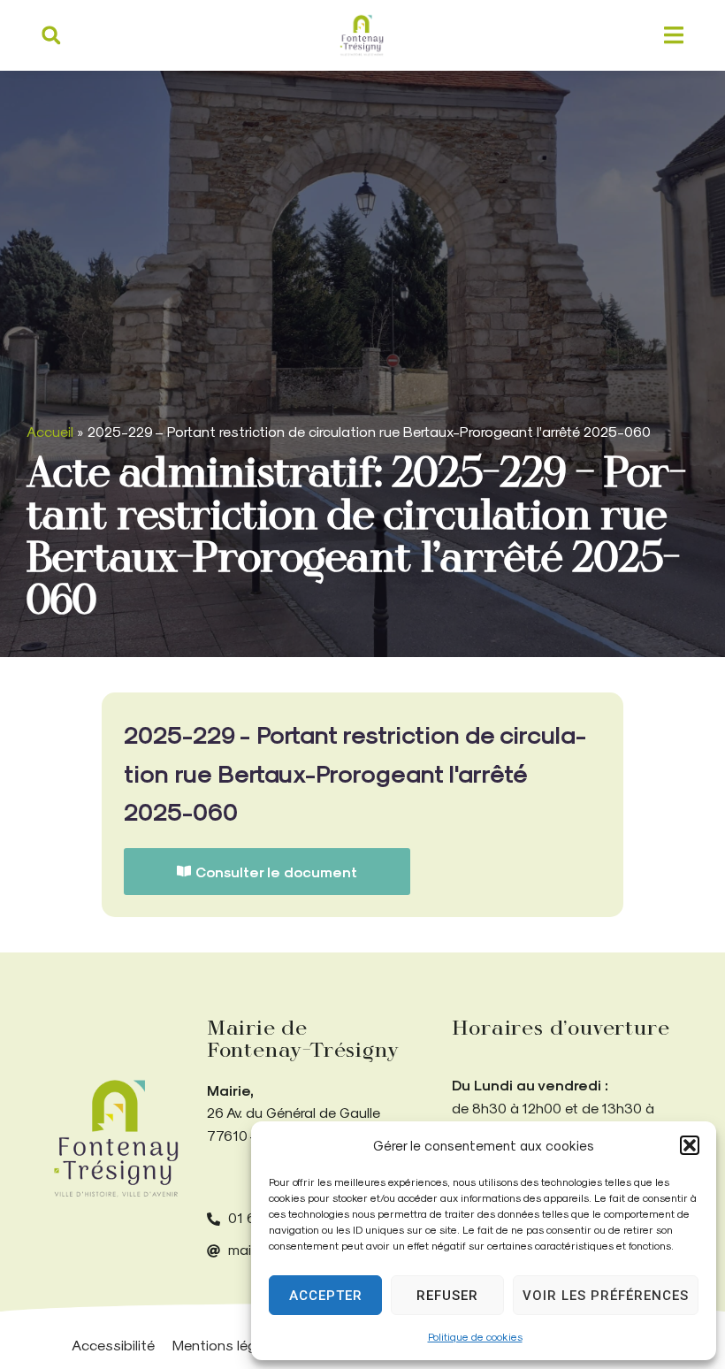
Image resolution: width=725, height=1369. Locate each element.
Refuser (447, 1296)
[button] (689, 1145)
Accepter (325, 1296)
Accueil (50, 431)
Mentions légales (228, 1344)
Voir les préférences (606, 1296)
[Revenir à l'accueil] (115, 1138)
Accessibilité (113, 1344)
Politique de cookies (475, 1336)
